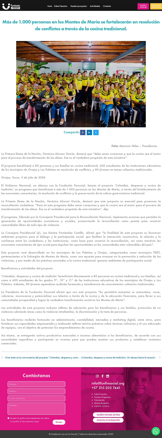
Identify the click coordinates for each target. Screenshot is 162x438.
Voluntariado (99, 400)
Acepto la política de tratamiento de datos (29, 418)
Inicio (49, 6)
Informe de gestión (101, 403)
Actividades (95, 6)
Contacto (107, 6)
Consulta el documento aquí (24, 421)
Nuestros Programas (102, 397)
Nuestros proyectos (78, 6)
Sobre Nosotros (60, 6)
